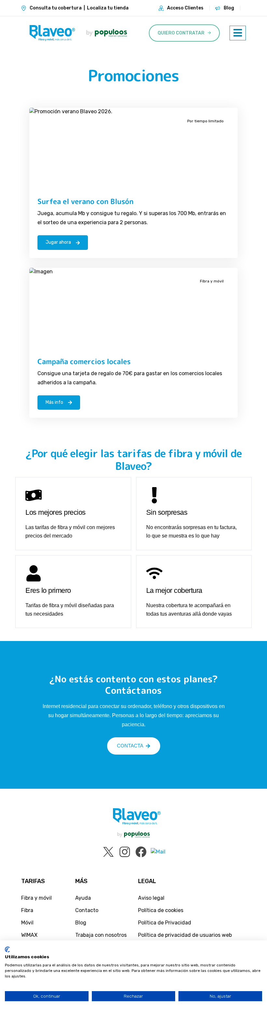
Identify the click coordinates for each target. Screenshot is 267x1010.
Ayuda (83, 898)
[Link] (52, 33)
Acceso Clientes (185, 8)
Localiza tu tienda (108, 8)
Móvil (27, 923)
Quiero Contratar (181, 33)
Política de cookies (160, 910)
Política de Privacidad (164, 923)
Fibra (27, 910)
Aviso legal (151, 898)
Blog (229, 8)
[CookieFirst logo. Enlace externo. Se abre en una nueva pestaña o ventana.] (7, 949)
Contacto (86, 910)
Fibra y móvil (36, 898)
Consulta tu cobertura (56, 8)
